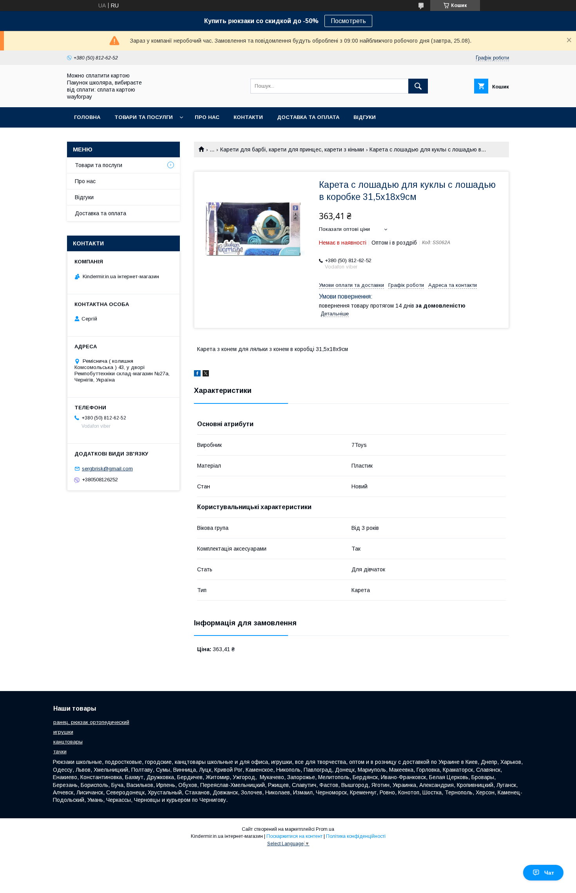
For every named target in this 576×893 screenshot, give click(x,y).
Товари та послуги (98, 165)
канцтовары (68, 742)
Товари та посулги (143, 117)
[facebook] (197, 374)
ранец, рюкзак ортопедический (91, 722)
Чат (549, 873)
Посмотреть (348, 21)
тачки (60, 751)
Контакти (248, 117)
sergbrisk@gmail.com (107, 469)
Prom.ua (325, 829)
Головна (87, 117)
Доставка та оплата (308, 117)
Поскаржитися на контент (294, 836)
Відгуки (364, 117)
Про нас (207, 117)
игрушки (63, 732)
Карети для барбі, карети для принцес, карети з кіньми (292, 149)
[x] (206, 374)
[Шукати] (418, 86)
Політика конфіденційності (356, 836)
